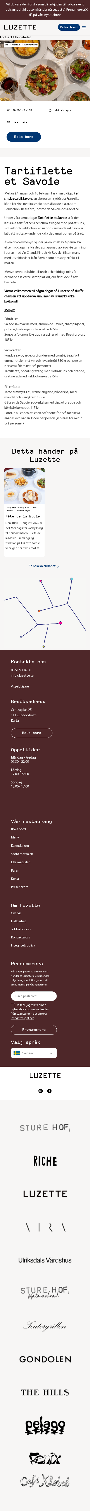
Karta (15, 721)
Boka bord (69, 27)
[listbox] (34, 1053)
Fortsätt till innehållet (15, 37)
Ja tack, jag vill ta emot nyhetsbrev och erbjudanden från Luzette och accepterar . (30, 1012)
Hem (6, 45)
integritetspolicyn (22, 1018)
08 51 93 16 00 (21, 670)
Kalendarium (16, 45)
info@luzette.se (22, 676)
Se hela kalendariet (42, 566)
